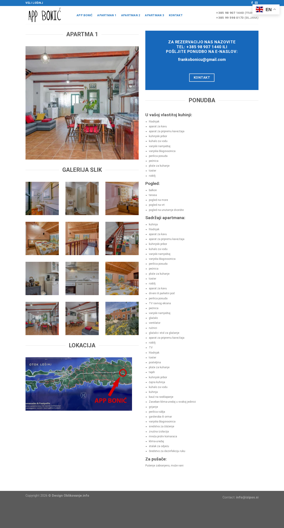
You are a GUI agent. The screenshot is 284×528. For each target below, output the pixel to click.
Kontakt (176, 15)
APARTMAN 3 (154, 15)
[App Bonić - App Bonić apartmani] (48, 15)
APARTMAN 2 (130, 15)
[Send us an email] (256, 2)
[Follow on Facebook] (252, 2)
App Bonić (84, 15)
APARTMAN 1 (106, 15)
